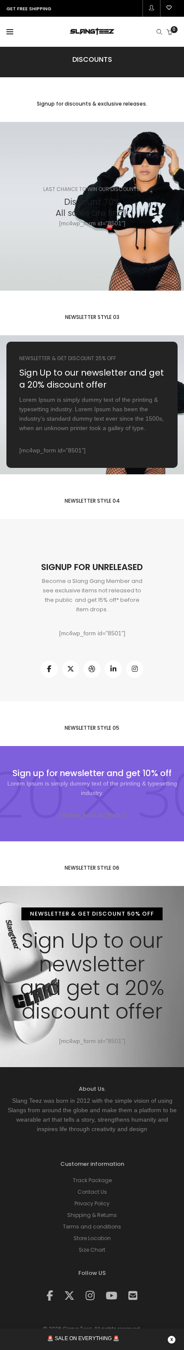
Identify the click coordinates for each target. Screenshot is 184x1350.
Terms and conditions (92, 1226)
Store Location (92, 1238)
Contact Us (92, 1191)
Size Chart (92, 1249)
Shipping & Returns (92, 1215)
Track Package (92, 1180)
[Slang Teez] (91, 32)
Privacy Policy (92, 1203)
